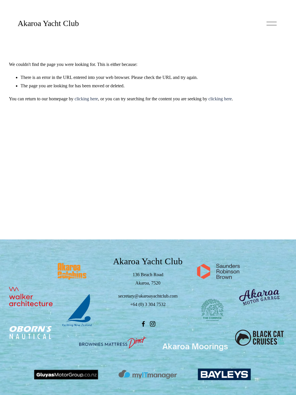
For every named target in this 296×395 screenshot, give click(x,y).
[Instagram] (153, 324)
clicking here (86, 98)
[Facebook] (143, 324)
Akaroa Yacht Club (48, 23)
